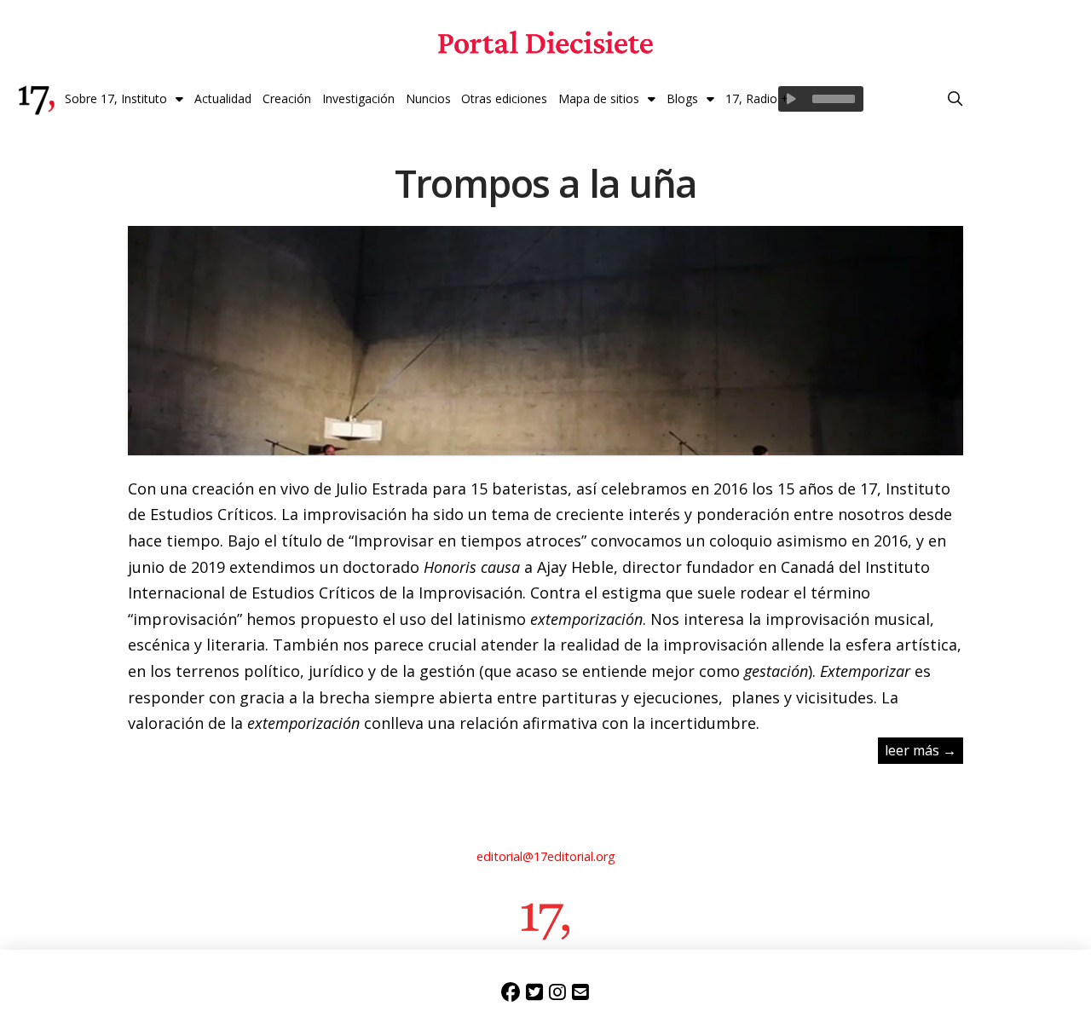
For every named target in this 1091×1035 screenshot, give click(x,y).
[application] (820, 99)
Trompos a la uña (546, 183)
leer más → (920, 750)
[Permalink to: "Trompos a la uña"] (545, 435)
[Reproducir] (791, 99)
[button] (955, 99)
